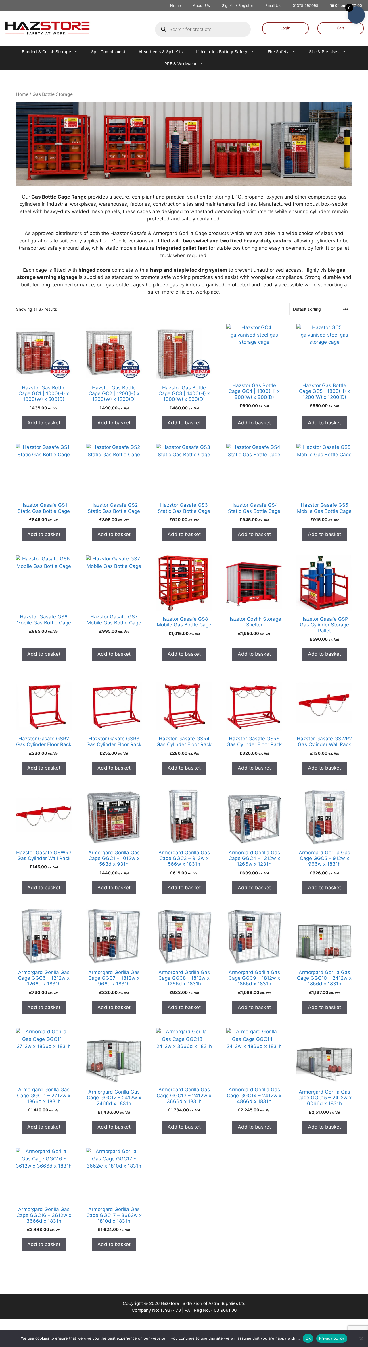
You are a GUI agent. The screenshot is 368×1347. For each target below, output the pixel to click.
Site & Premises (324, 51)
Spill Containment (108, 51)
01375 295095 (305, 5)
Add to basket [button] (43, 423)
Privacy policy (331, 1338)
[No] (361, 1338)
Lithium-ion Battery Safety (221, 51)
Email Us (273, 5)
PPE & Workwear (180, 63)
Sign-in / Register (237, 5)
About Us (201, 5)
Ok (308, 1338)
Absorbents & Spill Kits (161, 51)
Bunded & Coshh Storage (46, 51)
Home (175, 5)
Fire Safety (278, 51)
